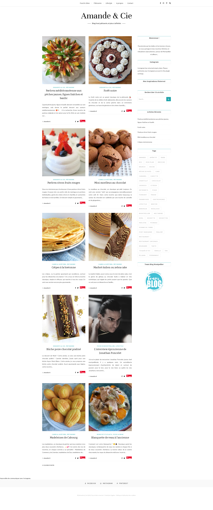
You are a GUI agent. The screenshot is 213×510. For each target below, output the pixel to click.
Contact (130, 3)
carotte (154, 176)
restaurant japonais (148, 241)
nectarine (158, 213)
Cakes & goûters (106, 179)
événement (154, 255)
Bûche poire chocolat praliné (63, 349)
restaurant (144, 236)
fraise (153, 194)
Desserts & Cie (59, 87)
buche (152, 166)
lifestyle (143, 204)
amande (142, 157)
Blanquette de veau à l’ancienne (110, 437)
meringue (143, 208)
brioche (161, 162)
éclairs (142, 255)
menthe (154, 204)
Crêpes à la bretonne (64, 267)
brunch (142, 166)
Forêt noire (110, 90)
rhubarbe (143, 246)
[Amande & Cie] (106, 19)
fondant (143, 194)
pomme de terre (146, 227)
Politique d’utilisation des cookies (126, 495)
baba (163, 157)
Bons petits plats (104, 434)
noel (141, 218)
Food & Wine (85, 3)
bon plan (150, 162)
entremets (143, 190)
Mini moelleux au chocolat (110, 182)
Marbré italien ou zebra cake (110, 267)
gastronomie (159, 199)
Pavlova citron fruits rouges (63, 182)
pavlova (142, 222)
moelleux (155, 208)
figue (154, 190)
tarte (153, 246)
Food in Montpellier (106, 346)
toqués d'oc (144, 250)
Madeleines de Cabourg (64, 437)
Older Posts (48, 465)
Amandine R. (47, 121)
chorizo (143, 185)
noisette (151, 218)
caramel (143, 176)
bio (140, 162)
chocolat (156, 180)
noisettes (163, 218)
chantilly (143, 180)
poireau (153, 222)
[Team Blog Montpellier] (154, 281)
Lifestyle (109, 3)
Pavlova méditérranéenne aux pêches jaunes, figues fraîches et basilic (64, 94)
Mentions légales (110, 495)
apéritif (153, 157)
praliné (159, 232)
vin (166, 250)
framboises (144, 199)
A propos (119, 3)
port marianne (145, 232)
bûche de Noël (145, 171)
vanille (157, 250)
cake (158, 171)
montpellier (144, 213)
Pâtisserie (98, 3)
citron (154, 185)
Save (83, 121)
